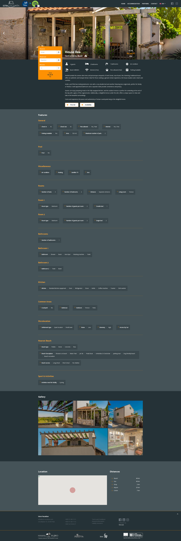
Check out (43, 57)
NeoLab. (121, 525)
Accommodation (133, 4)
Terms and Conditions (98, 519)
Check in (42, 49)
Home (123, 4)
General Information (98, 521)
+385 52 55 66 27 (70, 524)
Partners (145, 4)
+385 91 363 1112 (70, 522)
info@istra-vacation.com (45, 519)
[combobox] (50, 68)
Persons (42, 65)
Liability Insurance (97, 523)
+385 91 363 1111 (70, 519)
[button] (71, 105)
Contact (154, 4)
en (163, 4)
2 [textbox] (41, 68)
